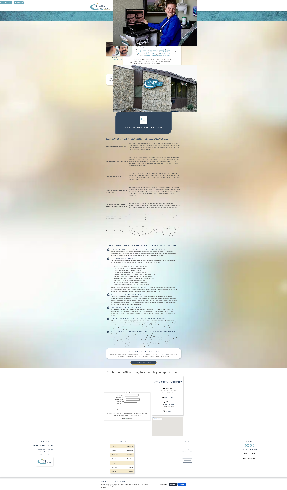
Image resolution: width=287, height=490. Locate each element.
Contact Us (117, 59)
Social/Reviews (187, 458)
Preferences (163, 484)
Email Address (120, 399)
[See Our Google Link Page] (251, 445)
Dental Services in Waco (187, 454)
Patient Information (187, 456)
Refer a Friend (187, 462)
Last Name (120, 397)
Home (187, 450)
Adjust (245, 453)
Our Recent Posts (119, 47)
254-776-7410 (162, 354)
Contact (117, 57)
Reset (253, 453)
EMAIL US (169, 411)
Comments (120, 410)
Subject (120, 403)
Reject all (172, 484)
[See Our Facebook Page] (246, 445)
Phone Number (120, 401)
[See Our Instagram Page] (248, 445)
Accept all (181, 484)
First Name (120, 395)
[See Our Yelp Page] (253, 445)
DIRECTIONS (168, 397)
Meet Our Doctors (187, 452)
